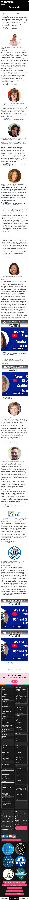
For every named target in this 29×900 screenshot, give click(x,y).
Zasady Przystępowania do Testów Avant (7, 790)
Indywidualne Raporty (6, 764)
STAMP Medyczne (6, 706)
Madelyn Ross (6, 232)
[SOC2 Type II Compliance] (8, 849)
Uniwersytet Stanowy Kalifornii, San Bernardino (14, 593)
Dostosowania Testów (6, 801)
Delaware (19, 791)
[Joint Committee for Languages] (8, 874)
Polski (23, 898)
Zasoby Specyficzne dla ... (21, 722)
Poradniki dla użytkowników (19, 710)
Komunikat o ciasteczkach (14, 888)
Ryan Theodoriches (7, 504)
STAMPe (4, 696)
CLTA (18, 778)
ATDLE (18, 775)
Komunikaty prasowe (6, 750)
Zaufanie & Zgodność (20, 759)
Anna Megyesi (6, 257)
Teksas (18, 796)
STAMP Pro (4, 701)
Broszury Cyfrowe (19, 724)
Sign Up (14, 681)
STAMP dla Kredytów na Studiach (21, 690)
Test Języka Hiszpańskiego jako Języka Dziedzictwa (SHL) (7, 722)
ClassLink (18, 738)
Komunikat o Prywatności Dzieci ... (14, 893)
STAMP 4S (4, 691)
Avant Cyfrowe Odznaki (21, 692)
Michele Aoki (6, 397)
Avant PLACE (4, 716)
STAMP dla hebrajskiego (7, 711)
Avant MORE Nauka (6, 774)
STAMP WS (4, 694)
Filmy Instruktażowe (20, 715)
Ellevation (18, 740)
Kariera (17, 754)
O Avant (3, 4)
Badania (4, 766)
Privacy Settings (5, 898)
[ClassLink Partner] (8, 862)
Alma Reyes (5, 202)
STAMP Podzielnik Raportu (6, 737)
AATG (18, 770)
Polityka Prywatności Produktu (6, 804)
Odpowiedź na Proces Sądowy (6, 759)
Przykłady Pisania (19, 713)
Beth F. (5, 27)
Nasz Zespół (18, 750)
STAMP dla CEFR (5, 699)
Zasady (3, 781)
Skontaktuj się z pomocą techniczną (20, 828)
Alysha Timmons (7, 163)
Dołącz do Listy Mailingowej (5, 755)
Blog (3, 747)
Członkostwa (18, 786)
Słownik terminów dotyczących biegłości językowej (20, 719)
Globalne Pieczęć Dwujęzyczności (19, 699)
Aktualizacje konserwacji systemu (21, 730)
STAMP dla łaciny (5, 713)
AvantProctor (5, 731)
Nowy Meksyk (19, 794)
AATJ (18, 782)
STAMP (3, 689)
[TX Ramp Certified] (21, 862)
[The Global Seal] (21, 849)
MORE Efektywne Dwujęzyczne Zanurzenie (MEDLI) (6, 777)
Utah (18, 799)
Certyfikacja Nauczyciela (21, 702)
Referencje (18, 752)
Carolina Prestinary (7, 83)
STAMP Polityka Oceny (6, 787)
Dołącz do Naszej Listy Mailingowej (11, 840)
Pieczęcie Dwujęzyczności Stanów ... (21, 696)
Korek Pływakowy (7, 441)
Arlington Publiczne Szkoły (9, 541)
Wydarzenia (18, 727)
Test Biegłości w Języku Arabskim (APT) (7, 726)
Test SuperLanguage (6, 718)
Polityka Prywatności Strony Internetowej (6, 784)
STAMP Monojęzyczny (6, 704)
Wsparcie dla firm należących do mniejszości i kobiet (6, 794)
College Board (20, 780)
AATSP (18, 773)
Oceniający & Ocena (20, 757)
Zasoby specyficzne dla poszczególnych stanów (21, 789)
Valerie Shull (5, 118)
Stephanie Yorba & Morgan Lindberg (12, 663)
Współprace (18, 768)
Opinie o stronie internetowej (19, 763)
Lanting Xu (5, 352)
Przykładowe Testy (20, 707)
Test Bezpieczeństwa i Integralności (6, 798)
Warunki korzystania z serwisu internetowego (14, 885)
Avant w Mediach (5, 752)
